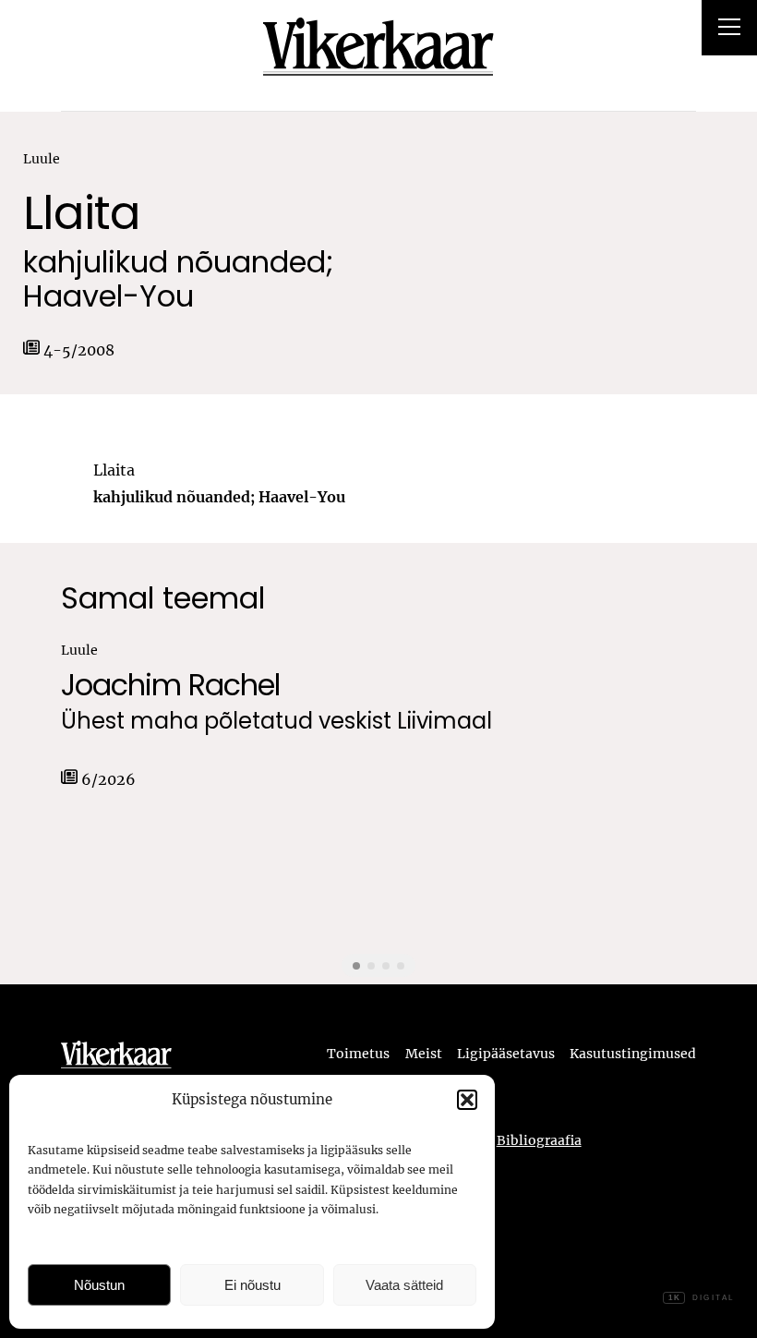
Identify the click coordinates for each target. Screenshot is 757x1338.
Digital (701, 1298)
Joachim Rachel (170, 685)
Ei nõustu (252, 1285)
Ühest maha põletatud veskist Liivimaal (276, 721)
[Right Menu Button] (729, 29)
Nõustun (99, 1285)
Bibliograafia (539, 1140)
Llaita (81, 212)
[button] (467, 1100)
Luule (41, 159)
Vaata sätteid (404, 1285)
